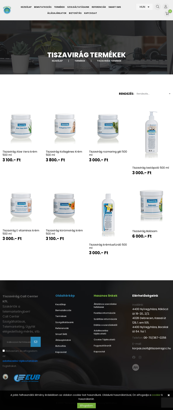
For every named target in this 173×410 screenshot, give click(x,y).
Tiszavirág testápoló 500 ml (150, 167)
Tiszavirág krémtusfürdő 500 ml (108, 246)
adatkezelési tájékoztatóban (20, 361)
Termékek (59, 7)
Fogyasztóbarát (102, 345)
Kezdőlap (26, 7)
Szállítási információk (105, 319)
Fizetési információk (105, 313)
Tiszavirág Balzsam (144, 231)
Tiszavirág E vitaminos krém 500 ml (21, 232)
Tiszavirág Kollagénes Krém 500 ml (64, 153)
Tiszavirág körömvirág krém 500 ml (64, 232)
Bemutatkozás (43, 7)
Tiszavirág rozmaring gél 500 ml (108, 153)
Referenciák (99, 7)
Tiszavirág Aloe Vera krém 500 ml (20, 153)
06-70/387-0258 (155, 338)
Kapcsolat (90, 13)
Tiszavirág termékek (109, 60)
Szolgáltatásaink (78, 7)
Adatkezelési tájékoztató (101, 332)
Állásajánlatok (56, 13)
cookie (156, 395)
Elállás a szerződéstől (105, 325)
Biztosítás (75, 13)
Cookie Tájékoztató (104, 339)
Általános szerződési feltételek (105, 306)
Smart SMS (114, 7)
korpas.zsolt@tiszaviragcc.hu (151, 348)
